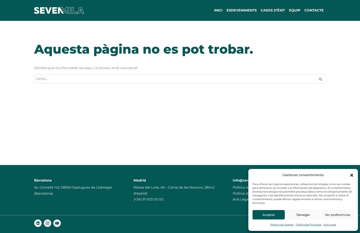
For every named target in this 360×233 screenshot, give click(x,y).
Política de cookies (282, 224)
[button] (352, 175)
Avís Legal (330, 224)
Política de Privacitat (308, 224)
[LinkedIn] (38, 223)
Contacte (314, 10)
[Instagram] (47, 223)
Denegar (303, 215)
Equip (294, 10)
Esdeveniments (241, 10)
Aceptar (268, 215)
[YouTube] (57, 223)
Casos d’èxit (273, 10)
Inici (218, 10)
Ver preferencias (337, 215)
